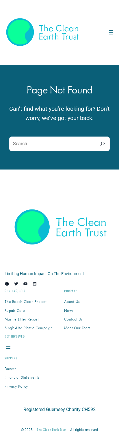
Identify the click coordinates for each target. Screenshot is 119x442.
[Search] (102, 144)
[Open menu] (110, 32)
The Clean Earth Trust (51, 430)
